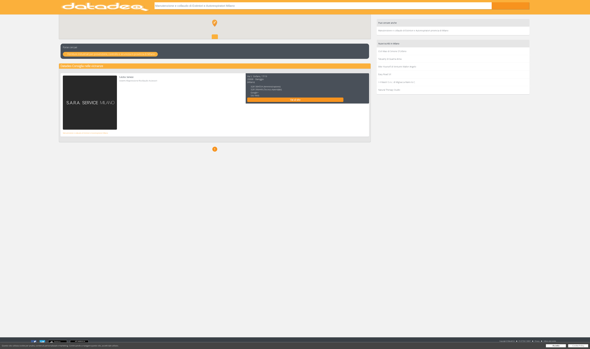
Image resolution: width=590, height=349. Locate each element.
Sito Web (255, 95)
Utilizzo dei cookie (550, 341)
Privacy (537, 341)
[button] (214, 23)
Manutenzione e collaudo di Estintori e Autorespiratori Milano (85, 133)
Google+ (255, 92)
